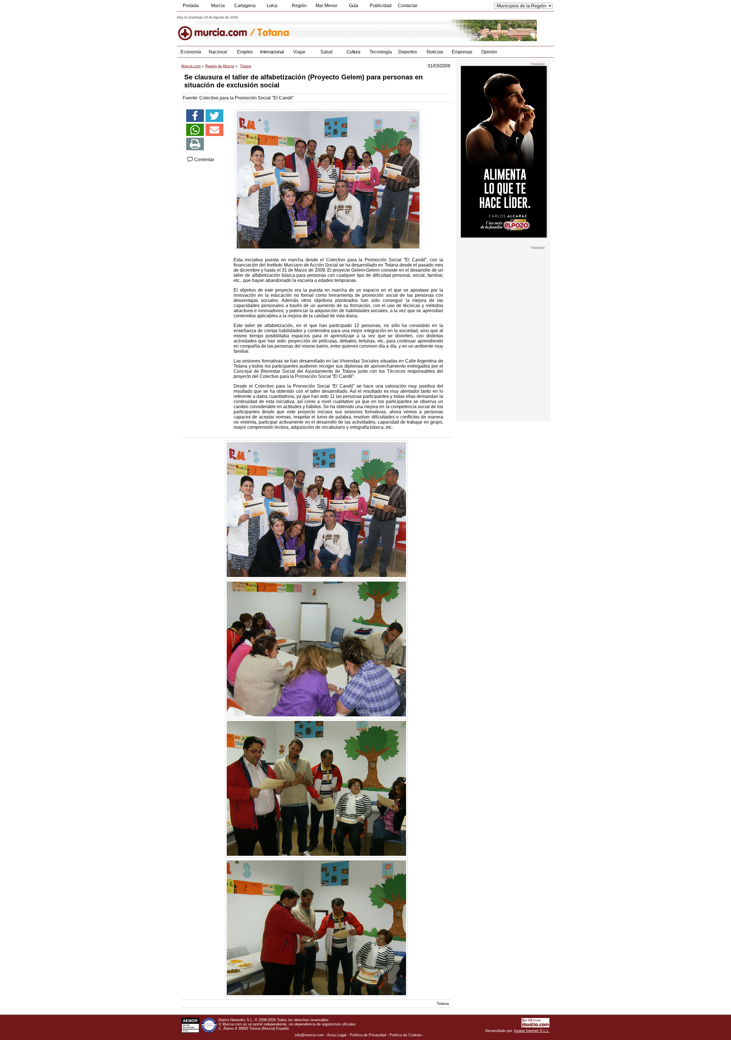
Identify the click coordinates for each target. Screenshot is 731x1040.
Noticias (435, 51)
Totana (443, 1003)
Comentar (203, 159)
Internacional (272, 51)
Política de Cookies (405, 1035)
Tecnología (380, 51)
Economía (190, 51)
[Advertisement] (503, 335)
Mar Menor (326, 5)
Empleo (245, 51)
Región (299, 5)
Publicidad (380, 5)
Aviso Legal (336, 1035)
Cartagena (245, 5)
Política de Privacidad (368, 1035)
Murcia (218, 5)
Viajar (299, 51)
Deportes (407, 51)
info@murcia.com (309, 1035)
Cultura (353, 51)
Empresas (462, 51)
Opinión (489, 51)
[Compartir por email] (214, 130)
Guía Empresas (353, 7)
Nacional (218, 51)
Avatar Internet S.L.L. (532, 1031)
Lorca (272, 5)
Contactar (407, 5)
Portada (191, 5)
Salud (326, 51)
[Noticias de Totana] (316, 28)
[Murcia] (216, 28)
